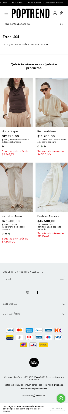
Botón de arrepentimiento (34, 388)
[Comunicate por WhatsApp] (61, 398)
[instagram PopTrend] (27, 292)
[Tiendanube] (34, 396)
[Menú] (6, 13)
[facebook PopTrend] (37, 292)
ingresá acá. (57, 385)
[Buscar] (61, 24)
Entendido (57, 409)
